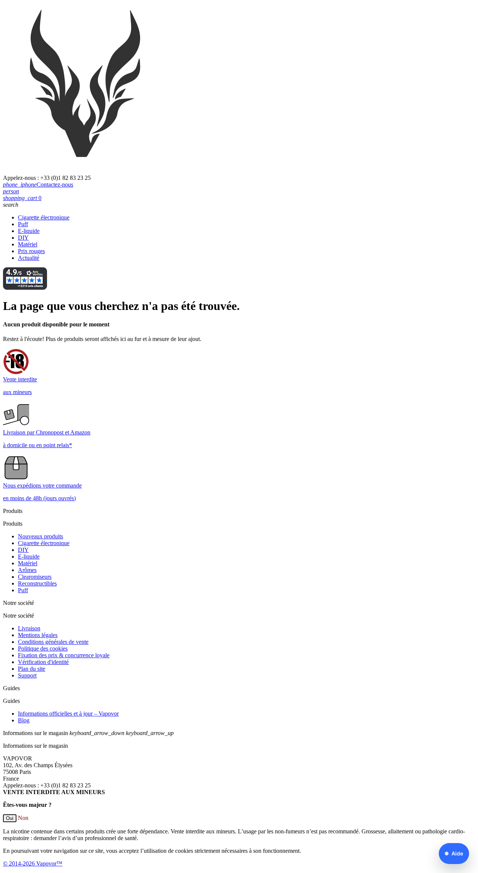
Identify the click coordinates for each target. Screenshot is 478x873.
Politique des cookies (43, 648)
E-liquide (29, 231)
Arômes (27, 570)
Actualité (28, 258)
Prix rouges (31, 251)
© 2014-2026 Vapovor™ (32, 863)
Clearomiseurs (35, 577)
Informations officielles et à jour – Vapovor (68, 713)
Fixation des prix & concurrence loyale (63, 655)
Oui (9, 818)
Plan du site (31, 668)
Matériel (27, 244)
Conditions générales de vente (53, 642)
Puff (23, 224)
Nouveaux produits (40, 536)
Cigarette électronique (43, 217)
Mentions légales (38, 635)
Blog (24, 720)
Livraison (29, 628)
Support (27, 675)
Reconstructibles (37, 583)
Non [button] (23, 818)
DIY (23, 237)
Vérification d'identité (43, 662)
